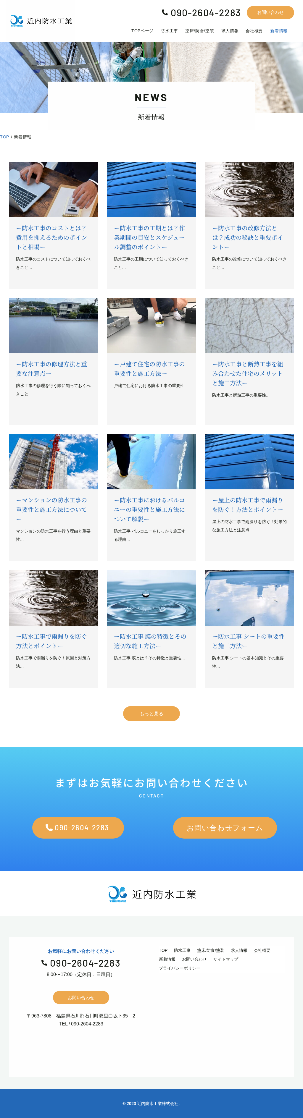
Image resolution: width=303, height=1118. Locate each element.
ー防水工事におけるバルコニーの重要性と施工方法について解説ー (149, 509)
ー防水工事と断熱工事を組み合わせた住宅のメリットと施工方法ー (247, 373)
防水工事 (182, 950)
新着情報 (167, 959)
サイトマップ (225, 959)
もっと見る (151, 713)
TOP (163, 950)
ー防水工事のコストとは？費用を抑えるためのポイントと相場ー (51, 237)
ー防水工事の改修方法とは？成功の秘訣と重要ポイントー (247, 237)
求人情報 (239, 950)
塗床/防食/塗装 (210, 950)
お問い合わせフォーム (225, 827)
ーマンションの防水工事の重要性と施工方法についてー (51, 509)
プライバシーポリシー (179, 968)
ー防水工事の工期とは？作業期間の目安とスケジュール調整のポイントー (149, 237)
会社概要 (262, 950)
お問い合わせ (270, 12)
